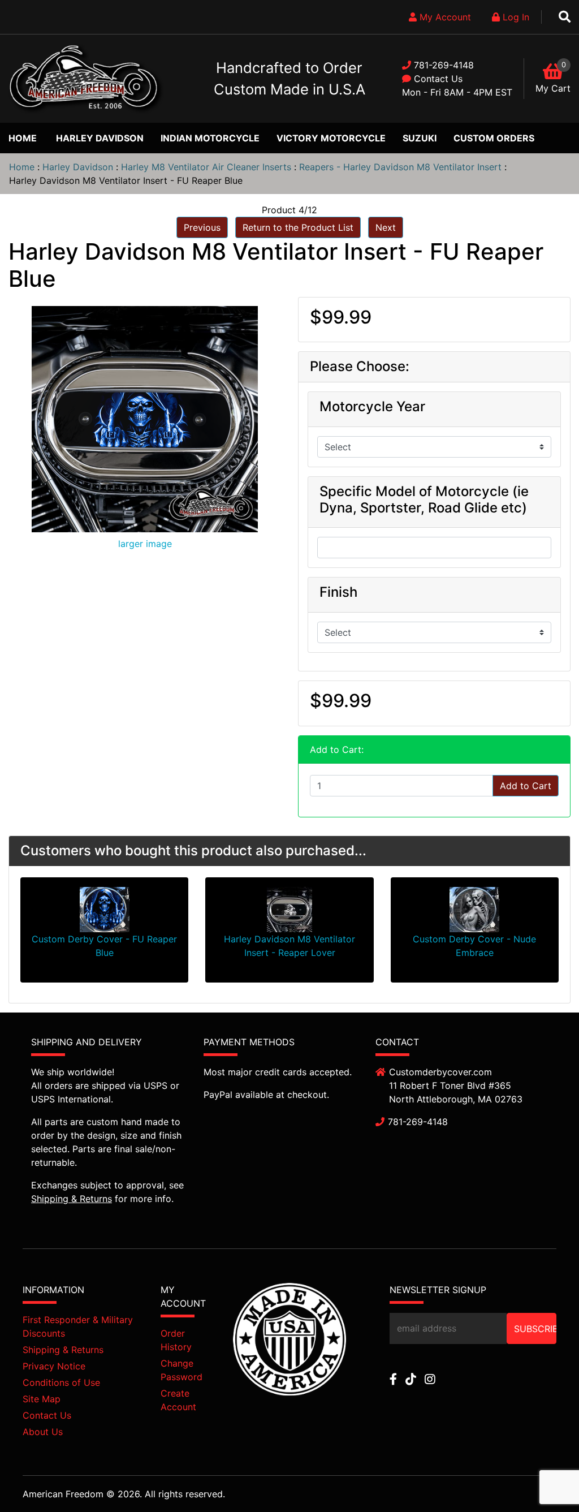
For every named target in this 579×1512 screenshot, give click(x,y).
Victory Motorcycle (331, 138)
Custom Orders (493, 138)
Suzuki (420, 138)
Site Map (42, 1399)
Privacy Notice (54, 1366)
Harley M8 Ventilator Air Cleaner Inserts (206, 167)
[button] (544, 1478)
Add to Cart (525, 785)
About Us (43, 1431)
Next (385, 227)
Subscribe (535, 1328)
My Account (444, 17)
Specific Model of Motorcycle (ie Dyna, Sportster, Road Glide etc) (424, 500)
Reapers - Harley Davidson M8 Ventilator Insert (400, 167)
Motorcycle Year (372, 407)
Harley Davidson (100, 138)
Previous (202, 227)
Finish (338, 592)
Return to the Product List (298, 227)
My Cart (553, 88)
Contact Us (438, 78)
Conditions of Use (61, 1382)
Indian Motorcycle (210, 138)
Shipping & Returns (71, 1198)
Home (22, 138)
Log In (514, 17)
